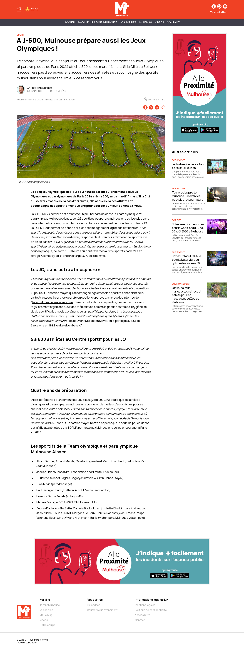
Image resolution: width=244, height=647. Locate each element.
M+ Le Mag (145, 22)
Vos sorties (128, 22)
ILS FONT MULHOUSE (104, 22)
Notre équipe (48, 625)
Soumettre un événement (102, 610)
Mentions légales (145, 605)
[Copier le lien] (162, 107)
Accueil (69, 22)
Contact (173, 22)
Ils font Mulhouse (50, 605)
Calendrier (93, 605)
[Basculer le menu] (19, 9)
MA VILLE (83, 22)
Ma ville (45, 600)
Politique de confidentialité (151, 610)
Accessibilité (142, 615)
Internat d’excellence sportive (52, 302)
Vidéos (159, 22)
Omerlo (32, 642)
